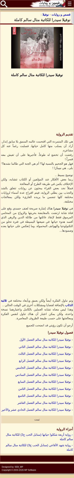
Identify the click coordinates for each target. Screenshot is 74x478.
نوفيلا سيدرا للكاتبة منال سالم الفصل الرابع (45, 360)
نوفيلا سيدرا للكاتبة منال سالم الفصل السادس (43, 374)
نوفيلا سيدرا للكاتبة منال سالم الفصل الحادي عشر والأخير (36, 409)
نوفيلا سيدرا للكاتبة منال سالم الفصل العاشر (44, 403)
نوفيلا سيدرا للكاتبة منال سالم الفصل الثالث (44, 353)
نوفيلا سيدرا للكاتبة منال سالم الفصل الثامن (44, 388)
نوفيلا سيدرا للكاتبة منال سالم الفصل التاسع (44, 395)
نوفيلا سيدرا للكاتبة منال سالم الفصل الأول (45, 339)
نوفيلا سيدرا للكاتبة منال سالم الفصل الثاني (45, 346)
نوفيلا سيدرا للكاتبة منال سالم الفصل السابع (44, 381)
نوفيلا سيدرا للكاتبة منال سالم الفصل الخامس (43, 367)
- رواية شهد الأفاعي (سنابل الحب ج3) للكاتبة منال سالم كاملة (39, 447)
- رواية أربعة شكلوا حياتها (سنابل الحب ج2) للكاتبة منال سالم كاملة (39, 437)
